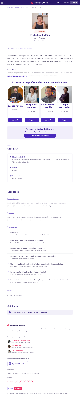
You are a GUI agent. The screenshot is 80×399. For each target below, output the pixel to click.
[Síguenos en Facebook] (9, 381)
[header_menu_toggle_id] (2, 3)
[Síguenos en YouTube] (24, 381)
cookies (65, 393)
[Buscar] (58, 3)
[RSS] (32, 381)
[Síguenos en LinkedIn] (16, 381)
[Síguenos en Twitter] (12, 381)
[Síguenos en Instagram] (20, 381)
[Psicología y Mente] (39, 3)
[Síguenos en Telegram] (28, 381)
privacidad (59, 393)
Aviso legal (52, 393)
